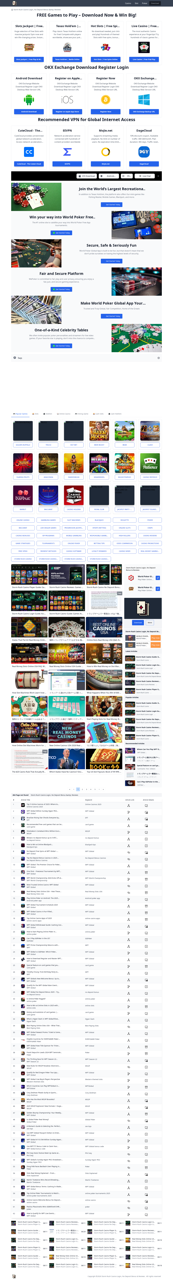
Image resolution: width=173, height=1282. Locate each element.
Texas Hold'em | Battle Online (67, 26)
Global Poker (32, 1122)
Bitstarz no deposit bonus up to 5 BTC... (42, 838)
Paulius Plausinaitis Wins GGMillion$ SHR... (44, 1207)
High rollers (124, 535)
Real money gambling (150, 551)
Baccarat (48, 509)
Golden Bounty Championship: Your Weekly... (44, 1113)
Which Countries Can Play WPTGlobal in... (43, 1086)
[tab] (20, 414)
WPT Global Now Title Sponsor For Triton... (43, 1046)
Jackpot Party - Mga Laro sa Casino (125, 509)
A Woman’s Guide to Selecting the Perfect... (44, 1126)
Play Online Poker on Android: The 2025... (43, 898)
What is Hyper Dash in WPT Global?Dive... (43, 1019)
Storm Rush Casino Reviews (146, 685)
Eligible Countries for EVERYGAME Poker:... (43, 1039)
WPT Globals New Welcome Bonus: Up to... (43, 978)
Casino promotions (150, 543)
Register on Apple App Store (67, 78)
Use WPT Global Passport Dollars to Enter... (43, 1133)
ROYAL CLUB (99, 509)
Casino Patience (150, 477)
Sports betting (99, 528)
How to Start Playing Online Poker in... (42, 932)
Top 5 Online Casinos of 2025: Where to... (43, 804)
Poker (144, 3)
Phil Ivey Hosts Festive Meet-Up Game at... (43, 1153)
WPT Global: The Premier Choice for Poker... (44, 864)
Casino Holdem (74, 509)
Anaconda (48, 477)
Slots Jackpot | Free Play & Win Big (28, 26)
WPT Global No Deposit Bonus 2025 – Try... (43, 992)
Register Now (105, 78)
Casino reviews (150, 535)
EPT (28, 820)
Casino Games (155, 693)
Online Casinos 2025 (35, 807)
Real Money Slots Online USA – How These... (44, 891)
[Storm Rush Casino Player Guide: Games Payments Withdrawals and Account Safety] (130, 691)
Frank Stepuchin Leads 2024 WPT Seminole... (44, 1052)
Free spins (22, 551)
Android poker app (34, 900)
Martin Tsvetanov (33, 1182)
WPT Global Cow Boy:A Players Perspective (43, 1079)
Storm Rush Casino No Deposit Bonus (149, 676)
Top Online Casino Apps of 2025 (39, 918)
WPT (28, 947)
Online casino (22, 520)
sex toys (30, 1129)
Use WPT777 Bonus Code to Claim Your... (42, 1146)
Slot (136, 3)
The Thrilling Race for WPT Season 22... (42, 1059)
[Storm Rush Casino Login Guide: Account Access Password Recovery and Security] (130, 666)
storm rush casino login (49, 559)
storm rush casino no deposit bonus (75, 559)
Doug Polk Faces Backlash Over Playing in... (44, 1166)
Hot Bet (73, 445)
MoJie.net (105, 130)
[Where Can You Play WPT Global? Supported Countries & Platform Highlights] (130, 751)
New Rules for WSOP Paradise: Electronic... (43, 1066)
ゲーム (153, 761)
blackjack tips (32, 847)
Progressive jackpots (74, 528)
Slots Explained (33, 1175)
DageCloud (144, 130)
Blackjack (99, 520)
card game (31, 827)
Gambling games (48, 520)
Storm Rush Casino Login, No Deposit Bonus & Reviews (123, 1276)
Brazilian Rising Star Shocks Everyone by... (43, 818)
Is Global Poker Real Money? (38, 1119)
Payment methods (48, 551)
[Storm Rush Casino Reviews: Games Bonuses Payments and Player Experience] (130, 683)
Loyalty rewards (99, 551)
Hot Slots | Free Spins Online (106, 26)
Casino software (73, 551)
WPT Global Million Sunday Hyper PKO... (42, 811)
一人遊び (147, 761)
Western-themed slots (35, 1082)
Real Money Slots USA (35, 894)
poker (29, 1209)
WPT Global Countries (153, 753)
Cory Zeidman (32, 1095)
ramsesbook (73, 477)
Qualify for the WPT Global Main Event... (42, 985)
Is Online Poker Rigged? (36, 999)
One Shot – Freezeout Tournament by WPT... (44, 871)
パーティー (152, 777)
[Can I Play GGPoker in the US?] (130, 783)
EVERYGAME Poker (34, 1041)
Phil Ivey (30, 1155)
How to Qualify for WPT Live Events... (41, 1213)
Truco (48, 445)
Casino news (124, 551)
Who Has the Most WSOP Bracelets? (41, 1099)
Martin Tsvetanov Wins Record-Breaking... (43, 1180)
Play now (156, 638)
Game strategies (23, 543)
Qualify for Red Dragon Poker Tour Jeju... (43, 1072)
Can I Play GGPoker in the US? (38, 938)
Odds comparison (125, 543)
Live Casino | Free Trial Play (144, 26)
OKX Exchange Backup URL (144, 78)
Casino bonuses (23, 535)
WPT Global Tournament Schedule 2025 (42, 905)
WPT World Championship (37, 880)
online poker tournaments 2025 (39, 1196)
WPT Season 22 (33, 1061)
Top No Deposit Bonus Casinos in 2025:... (43, 858)
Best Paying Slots (33, 1028)
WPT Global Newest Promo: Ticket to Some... (44, 1032)
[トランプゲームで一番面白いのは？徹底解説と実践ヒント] (130, 775)
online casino (32, 1202)
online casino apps (34, 921)
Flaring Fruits (23, 477)
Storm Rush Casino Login (145, 668)
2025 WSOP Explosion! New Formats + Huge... (44, 1106)
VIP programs (48, 535)
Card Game (141, 769)
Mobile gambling (74, 535)
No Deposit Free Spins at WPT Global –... (42, 851)
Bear (125, 445)
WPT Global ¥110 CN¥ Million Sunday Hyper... (44, 1139)
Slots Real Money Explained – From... (41, 1173)
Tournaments (48, 543)
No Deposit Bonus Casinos (37, 860)
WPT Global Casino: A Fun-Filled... (40, 911)
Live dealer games (48, 528)
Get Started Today (111, 205)
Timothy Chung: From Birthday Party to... (43, 972)
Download (155, 3)
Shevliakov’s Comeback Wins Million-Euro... (44, 831)
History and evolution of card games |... (42, 1012)
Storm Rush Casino (143, 660)
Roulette (125, 520)
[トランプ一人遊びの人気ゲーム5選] (130, 759)
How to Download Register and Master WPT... (44, 958)
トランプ (140, 761)
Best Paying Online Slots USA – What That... (44, 1025)
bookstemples (124, 477)
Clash (150, 445)
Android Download (29, 78)
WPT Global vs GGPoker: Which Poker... (42, 952)
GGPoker (140, 785)
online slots (31, 1008)
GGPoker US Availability (152, 785)
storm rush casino (23, 559)
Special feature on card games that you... (43, 965)
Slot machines (73, 520)
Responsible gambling (100, 535)
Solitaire (152, 769)
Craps (150, 528)
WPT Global (141, 753)
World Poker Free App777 (141, 639)
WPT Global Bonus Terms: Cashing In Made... (44, 1186)
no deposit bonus (33, 840)
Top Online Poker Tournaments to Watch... (43, 1193)
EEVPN (67, 130)
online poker (32, 934)
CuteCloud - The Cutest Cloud (29, 130)
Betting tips (99, 543)
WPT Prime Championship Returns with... (43, 945)
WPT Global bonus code (36, 1149)
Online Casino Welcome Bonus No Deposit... (44, 1200)
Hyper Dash (31, 1021)
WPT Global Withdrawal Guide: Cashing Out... (45, 925)
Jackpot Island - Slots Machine (151, 509)
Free (147, 769)
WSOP (29, 833)
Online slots (125, 528)
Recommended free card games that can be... (45, 824)
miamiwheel (99, 477)
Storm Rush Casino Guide (159, 660)
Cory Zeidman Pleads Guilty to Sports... (42, 1092)
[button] (74, 789)
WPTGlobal (31, 1088)
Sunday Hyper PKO (34, 1162)
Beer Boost (99, 445)
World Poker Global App (142, 636)
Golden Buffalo (23, 445)
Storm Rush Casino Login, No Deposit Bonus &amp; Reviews (37, 9)
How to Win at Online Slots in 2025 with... (43, 1005)
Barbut (23, 509)
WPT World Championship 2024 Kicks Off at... (44, 878)
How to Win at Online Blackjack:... (40, 844)
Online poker (74, 543)
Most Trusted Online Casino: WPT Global (42, 885)
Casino (128, 3)
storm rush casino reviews (100, 559)
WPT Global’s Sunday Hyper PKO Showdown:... (45, 1160)
